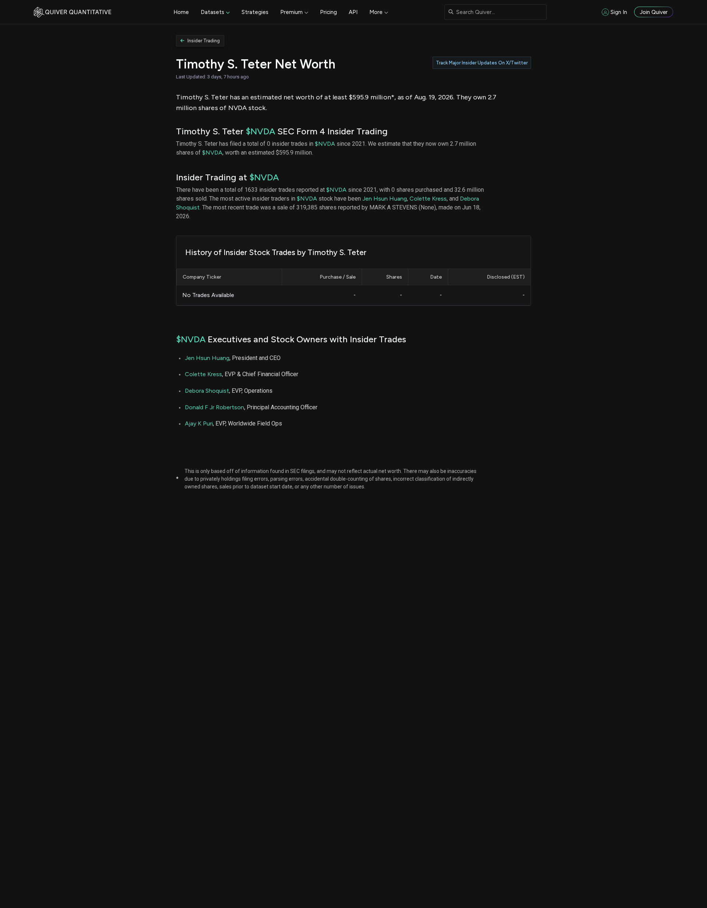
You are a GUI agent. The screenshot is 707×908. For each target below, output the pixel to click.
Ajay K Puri (199, 423)
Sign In (619, 12)
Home (181, 12)
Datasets (212, 12)
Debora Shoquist (207, 390)
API (353, 12)
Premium (291, 12)
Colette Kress (428, 198)
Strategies (255, 12)
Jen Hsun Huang (384, 198)
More (376, 12)
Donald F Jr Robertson (214, 407)
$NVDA (260, 131)
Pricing (328, 12)
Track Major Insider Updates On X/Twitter (482, 63)
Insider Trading (203, 40)
